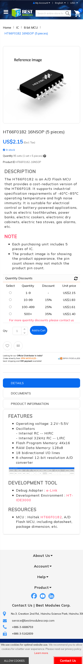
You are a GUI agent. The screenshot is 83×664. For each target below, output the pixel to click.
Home (7, 27)
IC (17, 27)
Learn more (41, 653)
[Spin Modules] (69, 358)
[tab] (41, 383)
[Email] (18, 345)
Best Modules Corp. (53, 605)
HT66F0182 (51, 517)
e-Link (51, 490)
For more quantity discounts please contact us (41, 320)
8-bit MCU (31, 27)
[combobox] (53, 13)
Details (17, 383)
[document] (41, 653)
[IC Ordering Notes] (44, 156)
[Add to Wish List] (7, 345)
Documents (21, 393)
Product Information (30, 404)
